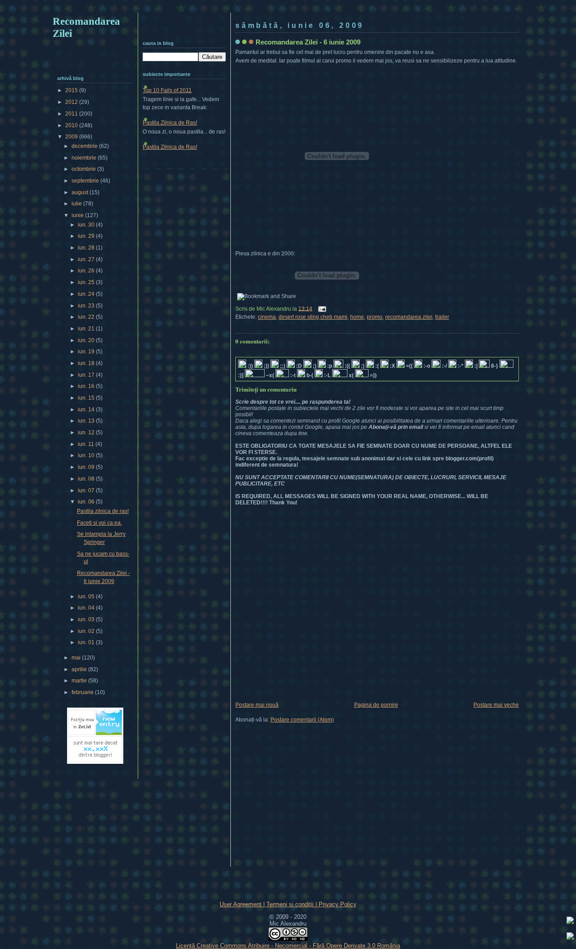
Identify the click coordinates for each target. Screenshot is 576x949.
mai (77, 658)
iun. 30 (87, 225)
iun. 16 (87, 386)
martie (80, 680)
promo (374, 317)
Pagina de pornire (376, 705)
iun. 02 (87, 631)
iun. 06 (87, 502)
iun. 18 (87, 363)
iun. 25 (87, 282)
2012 (72, 102)
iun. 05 (87, 596)
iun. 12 (87, 432)
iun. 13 (87, 421)
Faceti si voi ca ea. (99, 523)
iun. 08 (87, 479)
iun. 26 (87, 270)
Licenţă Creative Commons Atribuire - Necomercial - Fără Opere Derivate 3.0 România (288, 945)
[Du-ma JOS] (570, 937)
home (357, 317)
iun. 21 (87, 328)
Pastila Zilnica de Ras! (170, 123)
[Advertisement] (288, 7)
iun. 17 (87, 375)
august (81, 192)
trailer (442, 317)
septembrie (86, 181)
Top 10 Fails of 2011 (167, 90)
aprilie (80, 669)
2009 (72, 137)
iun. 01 (87, 642)
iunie (78, 215)
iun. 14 (87, 409)
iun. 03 (87, 619)
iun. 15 (87, 398)
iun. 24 (87, 294)
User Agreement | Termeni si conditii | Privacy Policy (288, 904)
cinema (267, 317)
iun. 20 (87, 340)
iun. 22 (87, 317)
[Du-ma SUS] (570, 922)
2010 (72, 125)
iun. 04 (87, 608)
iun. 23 (87, 306)
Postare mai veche (496, 705)
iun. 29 (87, 236)
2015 (72, 90)
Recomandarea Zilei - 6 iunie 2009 (308, 42)
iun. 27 (87, 259)
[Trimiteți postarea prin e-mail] (321, 308)
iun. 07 (87, 490)
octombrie (84, 169)
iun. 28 (87, 248)
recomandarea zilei (408, 317)
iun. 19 (87, 351)
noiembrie (85, 158)
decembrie (85, 146)
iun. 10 (87, 455)
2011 (72, 114)
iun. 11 (86, 444)
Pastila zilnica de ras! (103, 511)
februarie (83, 692)
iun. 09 (87, 467)
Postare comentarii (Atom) (302, 720)
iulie (77, 203)
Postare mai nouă (257, 705)
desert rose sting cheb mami (313, 317)
